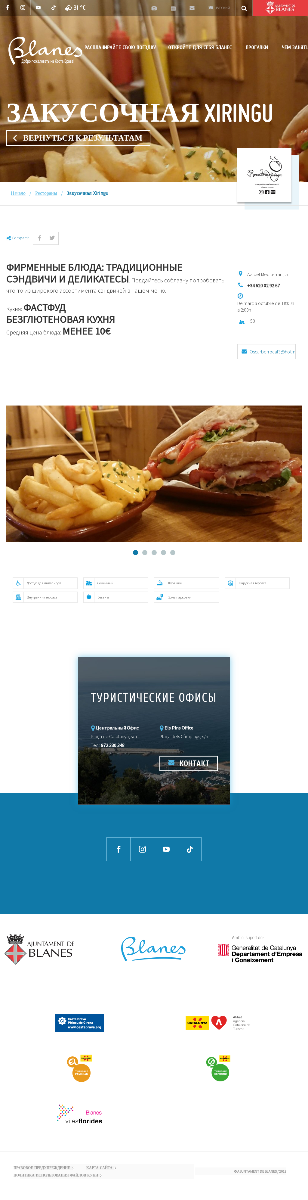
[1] (135, 552)
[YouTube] (38, 7)
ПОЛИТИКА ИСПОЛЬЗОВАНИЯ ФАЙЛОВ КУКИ (56, 1175)
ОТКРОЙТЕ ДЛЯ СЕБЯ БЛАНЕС (200, 47)
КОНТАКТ (193, 763)
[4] (163, 552)
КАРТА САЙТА (99, 1168)
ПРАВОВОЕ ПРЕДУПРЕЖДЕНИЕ (42, 1168)
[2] (144, 552)
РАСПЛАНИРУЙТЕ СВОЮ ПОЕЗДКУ (120, 47)
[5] (172, 552)
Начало (18, 193)
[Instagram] (23, 7)
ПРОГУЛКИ (257, 47)
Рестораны (46, 193)
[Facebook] (7, 7)
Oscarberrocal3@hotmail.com (272, 354)
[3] (154, 552)
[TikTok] (53, 7)
